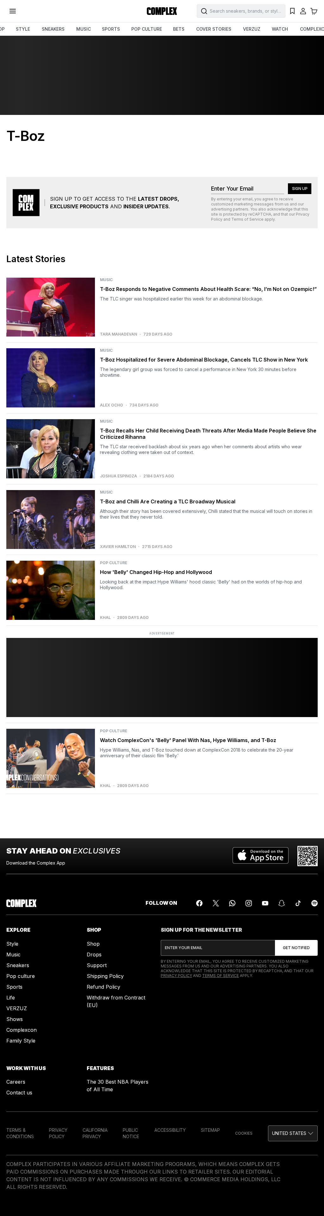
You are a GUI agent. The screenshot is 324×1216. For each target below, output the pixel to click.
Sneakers (17, 965)
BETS (178, 29)
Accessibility (170, 1130)
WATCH (280, 29)
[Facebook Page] (199, 903)
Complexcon (21, 1030)
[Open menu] (12, 11)
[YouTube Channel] (265, 903)
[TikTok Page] (298, 903)
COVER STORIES (213, 29)
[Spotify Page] (314, 903)
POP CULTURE (146, 29)
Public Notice (131, 1133)
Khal (105, 617)
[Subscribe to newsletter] (296, 948)
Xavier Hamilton (118, 547)
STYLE (23, 29)
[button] (293, 1133)
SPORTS (111, 29)
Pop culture (20, 976)
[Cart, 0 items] (314, 11)
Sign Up (300, 188)
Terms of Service (247, 219)
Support (97, 965)
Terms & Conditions (20, 1133)
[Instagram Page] (249, 903)
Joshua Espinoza (118, 476)
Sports (14, 987)
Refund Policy (103, 987)
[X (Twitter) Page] (216, 903)
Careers (15, 1082)
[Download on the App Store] (261, 856)
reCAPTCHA (259, 214)
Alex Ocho (111, 405)
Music (13, 954)
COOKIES (243, 1133)
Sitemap (210, 1130)
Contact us (19, 1092)
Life (10, 997)
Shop (93, 944)
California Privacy (95, 1133)
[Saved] (292, 11)
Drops (94, 954)
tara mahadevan (118, 334)
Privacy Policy (176, 975)
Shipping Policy (105, 976)
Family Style (20, 1040)
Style (12, 944)
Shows (14, 1019)
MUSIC (83, 29)
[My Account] (303, 11)
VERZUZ (251, 29)
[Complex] (162, 11)
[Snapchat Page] (281, 903)
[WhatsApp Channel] (232, 903)
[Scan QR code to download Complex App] (307, 856)
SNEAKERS (53, 29)
